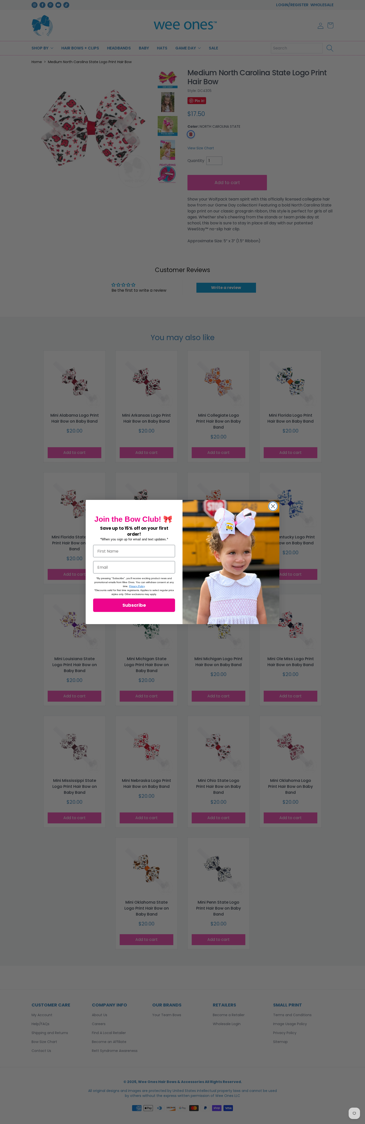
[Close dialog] (273, 506)
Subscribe (134, 605)
